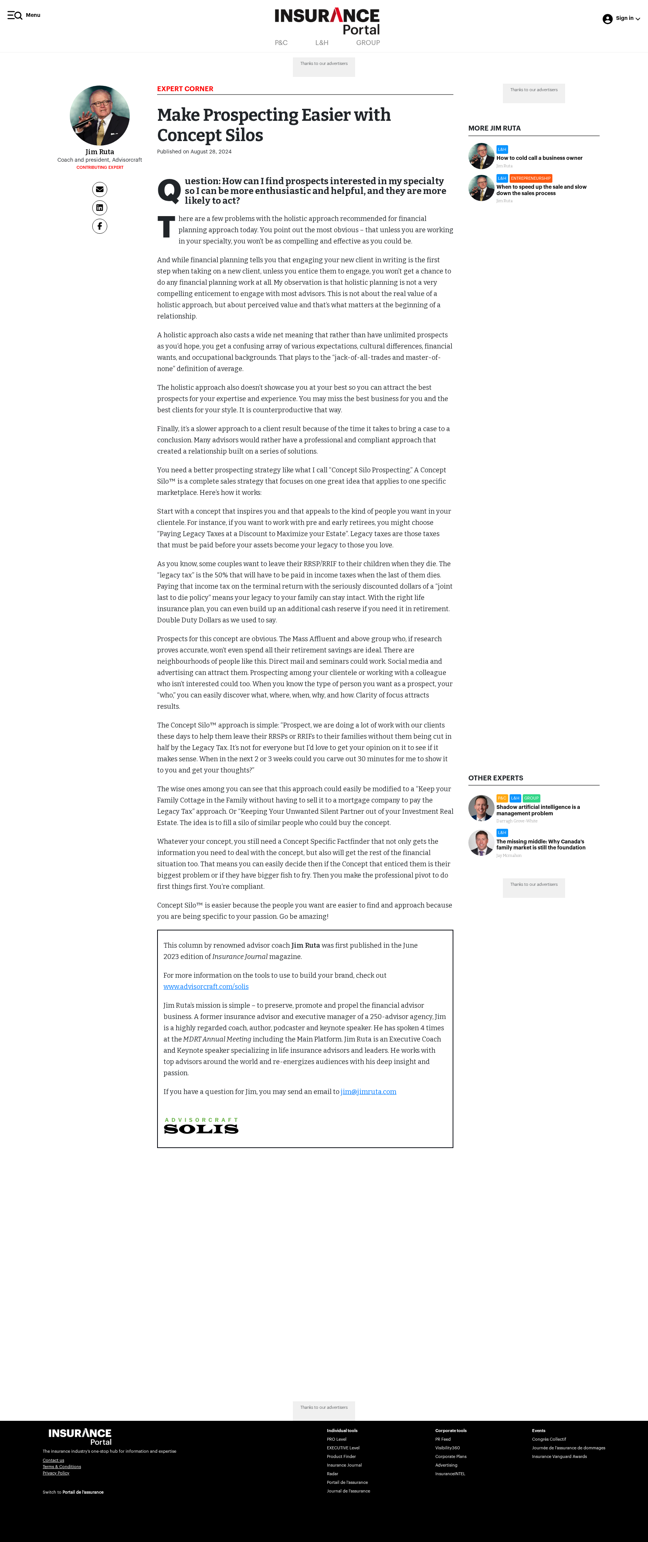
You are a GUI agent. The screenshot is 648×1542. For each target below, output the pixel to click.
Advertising (446, 1465)
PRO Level (336, 1439)
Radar (332, 1474)
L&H (321, 42)
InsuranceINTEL (450, 1474)
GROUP (368, 42)
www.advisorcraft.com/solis (206, 987)
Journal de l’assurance (348, 1491)
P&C (281, 42)
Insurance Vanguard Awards (559, 1457)
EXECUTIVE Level (343, 1448)
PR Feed (443, 1439)
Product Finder (341, 1457)
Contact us (53, 1460)
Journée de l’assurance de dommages (568, 1448)
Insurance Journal (344, 1465)
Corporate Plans (450, 1457)
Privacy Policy (56, 1473)
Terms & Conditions (62, 1467)
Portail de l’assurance (83, 1492)
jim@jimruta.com (368, 1092)
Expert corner (185, 89)
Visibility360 (447, 1448)
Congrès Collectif (549, 1439)
